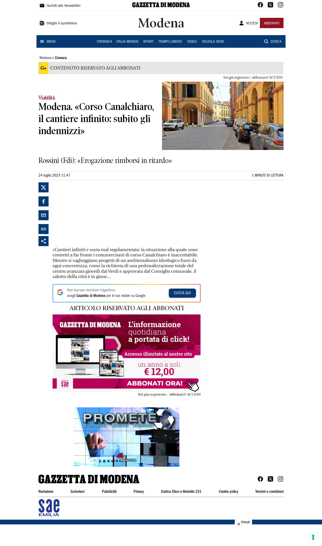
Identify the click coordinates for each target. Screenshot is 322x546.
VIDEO (192, 42)
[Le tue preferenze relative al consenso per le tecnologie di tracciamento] (313, 537)
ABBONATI (271, 23)
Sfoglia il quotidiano (62, 23)
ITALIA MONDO (127, 42)
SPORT (148, 42)
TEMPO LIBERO (170, 42)
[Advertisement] (90, 213)
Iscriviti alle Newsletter (63, 6)
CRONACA (104, 42)
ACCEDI (252, 23)
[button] (126, 437)
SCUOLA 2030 (213, 42)
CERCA (276, 42)
